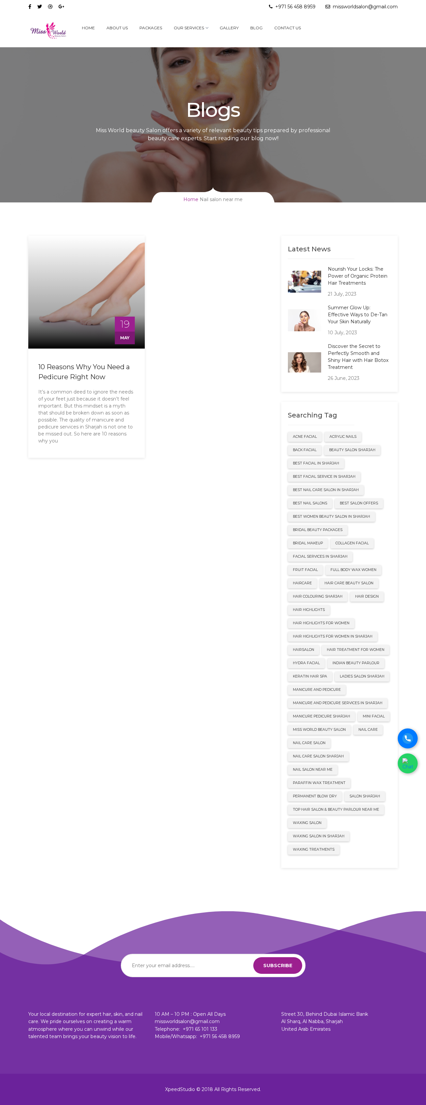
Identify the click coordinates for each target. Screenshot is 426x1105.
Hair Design (367, 596)
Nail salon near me (312, 769)
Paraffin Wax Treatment (319, 783)
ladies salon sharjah (362, 676)
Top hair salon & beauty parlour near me (336, 809)
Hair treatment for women (355, 650)
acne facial (305, 436)
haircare (302, 583)
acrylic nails (342, 436)
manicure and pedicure (317, 690)
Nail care (368, 729)
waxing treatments (313, 849)
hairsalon (303, 650)
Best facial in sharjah (316, 463)
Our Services (189, 27)
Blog (256, 27)
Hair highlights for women (321, 623)
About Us (117, 27)
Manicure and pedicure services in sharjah (337, 703)
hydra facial (306, 663)
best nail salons (310, 503)
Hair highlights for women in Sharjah (332, 636)
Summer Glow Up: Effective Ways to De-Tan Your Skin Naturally (357, 315)
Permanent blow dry (315, 796)
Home (88, 27)
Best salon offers (359, 503)
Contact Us (287, 27)
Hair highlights (309, 610)
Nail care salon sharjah (318, 756)
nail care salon (309, 743)
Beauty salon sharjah (352, 450)
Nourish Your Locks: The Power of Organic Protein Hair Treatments (357, 276)
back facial (305, 450)
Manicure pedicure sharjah (321, 716)
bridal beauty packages (317, 530)
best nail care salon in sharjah (326, 490)
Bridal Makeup (308, 543)
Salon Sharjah (364, 796)
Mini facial (374, 716)
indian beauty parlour (355, 663)
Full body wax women (353, 570)
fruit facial (305, 570)
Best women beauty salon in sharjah (331, 516)
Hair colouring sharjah (317, 596)
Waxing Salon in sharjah (318, 836)
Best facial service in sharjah (324, 476)
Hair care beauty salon (348, 583)
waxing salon (307, 823)
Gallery (229, 27)
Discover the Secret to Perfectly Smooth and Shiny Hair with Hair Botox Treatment (358, 356)
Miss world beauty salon (319, 729)
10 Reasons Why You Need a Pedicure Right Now (84, 372)
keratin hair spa (310, 676)
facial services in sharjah (320, 556)
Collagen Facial (352, 543)
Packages (150, 27)
